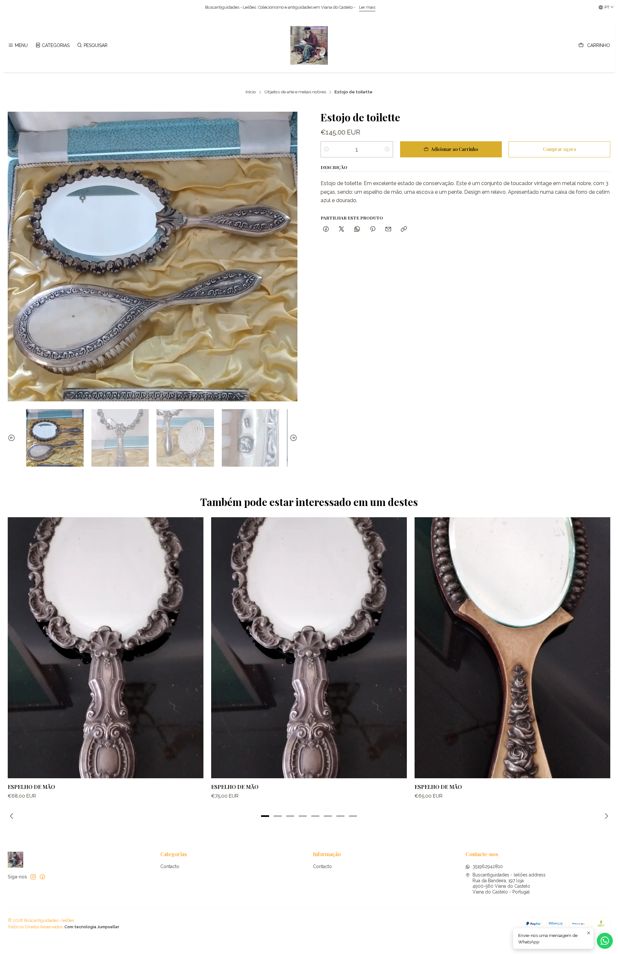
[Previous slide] (12, 438)
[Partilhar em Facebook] (326, 229)
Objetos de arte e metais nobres (295, 92)
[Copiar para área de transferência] (403, 229)
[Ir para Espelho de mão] (105, 647)
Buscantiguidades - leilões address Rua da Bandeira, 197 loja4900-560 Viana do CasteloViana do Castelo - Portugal (509, 883)
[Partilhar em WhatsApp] (357, 229)
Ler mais (211, 7)
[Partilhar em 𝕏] (341, 229)
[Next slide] (292, 438)
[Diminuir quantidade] (326, 149)
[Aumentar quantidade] (387, 149)
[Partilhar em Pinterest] (372, 229)
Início (251, 92)
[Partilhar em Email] (388, 229)
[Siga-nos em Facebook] (42, 877)
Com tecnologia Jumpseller (91, 926)
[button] (265, 816)
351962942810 (488, 866)
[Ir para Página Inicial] (309, 45)
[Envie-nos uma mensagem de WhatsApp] (605, 941)
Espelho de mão (31, 786)
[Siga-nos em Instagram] (33, 877)
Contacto (169, 866)
